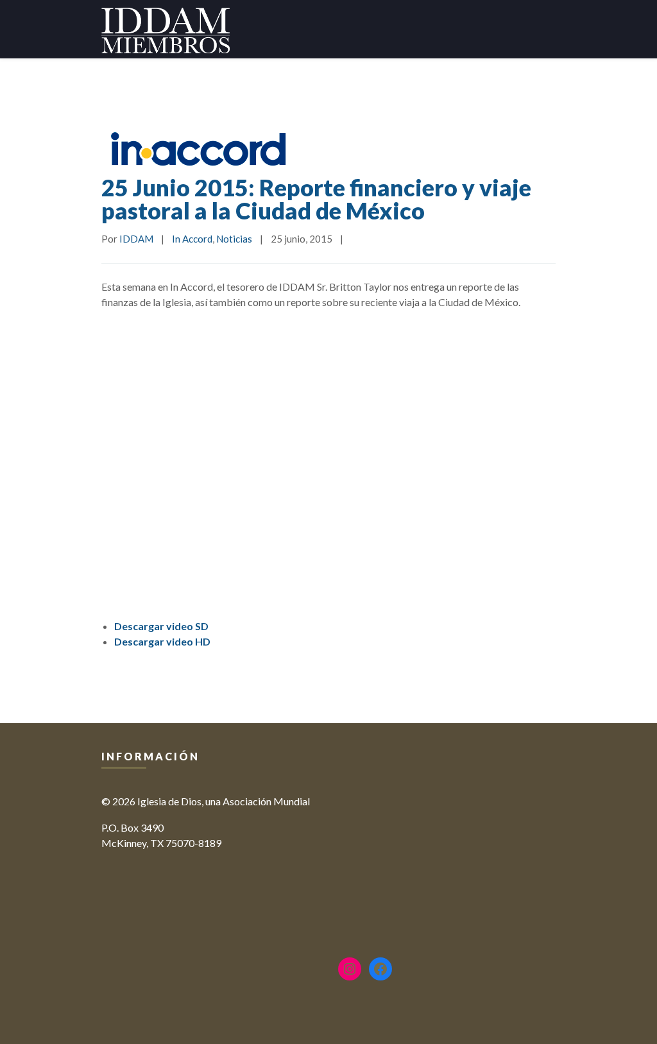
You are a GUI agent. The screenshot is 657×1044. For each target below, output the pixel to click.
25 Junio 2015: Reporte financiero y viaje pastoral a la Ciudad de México (316, 199)
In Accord (192, 238)
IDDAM (136, 238)
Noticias (234, 238)
